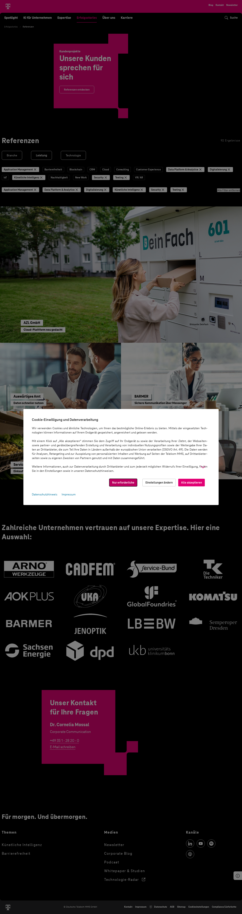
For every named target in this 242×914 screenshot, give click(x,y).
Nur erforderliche (123, 482)
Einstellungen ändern (159, 482)
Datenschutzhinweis (44, 494)
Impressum (69, 494)
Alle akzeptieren (191, 482)
